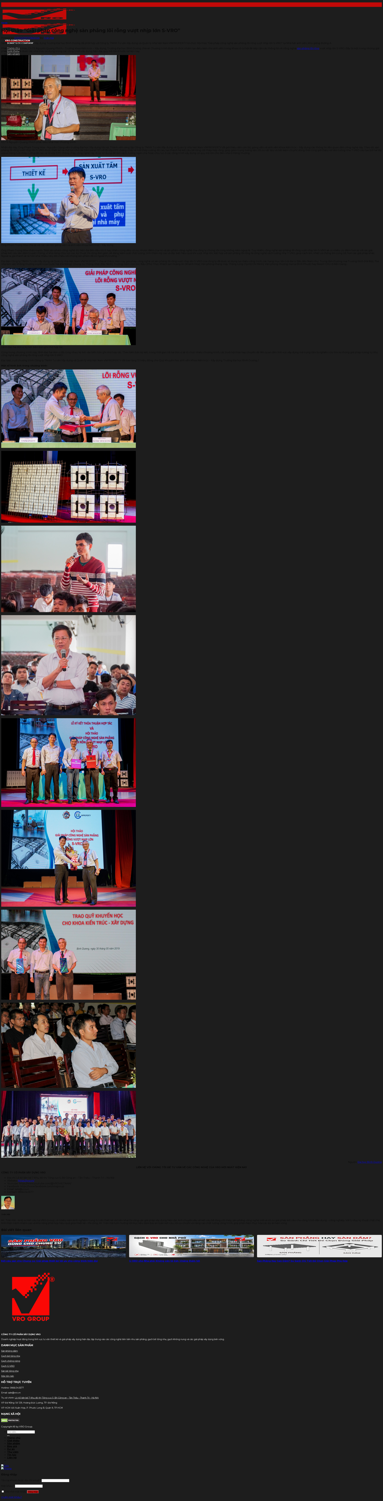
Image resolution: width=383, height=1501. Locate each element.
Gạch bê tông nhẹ (10, 1356)
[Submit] (8, 1435)
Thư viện (12, 1452)
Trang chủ (13, 1437)
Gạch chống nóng (10, 1361)
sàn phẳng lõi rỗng (308, 48)
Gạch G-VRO (8, 1366)
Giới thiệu (13, 1440)
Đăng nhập (33, 1492)
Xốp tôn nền (7, 1376)
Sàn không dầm (9, 1351)
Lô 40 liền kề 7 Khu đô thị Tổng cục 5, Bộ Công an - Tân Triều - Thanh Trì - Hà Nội (57, 1397)
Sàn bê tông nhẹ (10, 1371)
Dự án (11, 1449)
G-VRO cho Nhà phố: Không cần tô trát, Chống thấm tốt (164, 1261)
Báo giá (12, 1446)
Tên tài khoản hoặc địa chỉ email (21, 1480)
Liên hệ (12, 1457)
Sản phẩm (13, 54)
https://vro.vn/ (26, 1180)
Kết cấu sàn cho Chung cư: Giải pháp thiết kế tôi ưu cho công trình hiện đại (49, 1261)
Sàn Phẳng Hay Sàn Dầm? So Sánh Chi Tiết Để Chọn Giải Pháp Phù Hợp (302, 1261)
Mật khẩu (7, 1486)
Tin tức (4, 23)
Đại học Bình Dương (370, 1162)
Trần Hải (49, 38)
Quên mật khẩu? (11, 1497)
